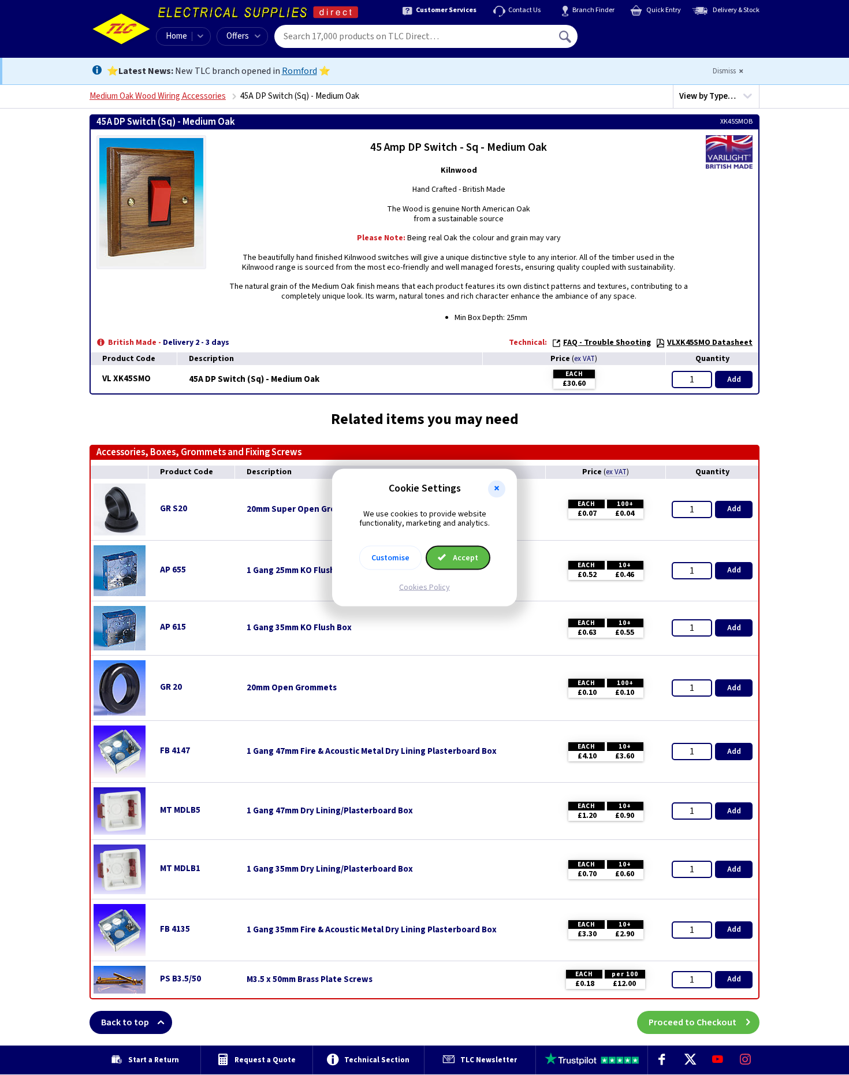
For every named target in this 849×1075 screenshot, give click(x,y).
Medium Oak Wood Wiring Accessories (158, 96)
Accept (464, 558)
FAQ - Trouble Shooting (607, 342)
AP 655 (173, 570)
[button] (496, 488)
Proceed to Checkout (692, 1022)
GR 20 (171, 687)
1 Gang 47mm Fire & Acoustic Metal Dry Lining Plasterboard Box (372, 751)
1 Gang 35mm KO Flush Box (299, 628)
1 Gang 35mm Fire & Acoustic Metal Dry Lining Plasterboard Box (372, 930)
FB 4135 (175, 929)
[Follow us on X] (689, 1060)
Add (734, 379)
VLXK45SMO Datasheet (710, 342)
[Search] (566, 36)
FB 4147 (175, 751)
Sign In (638, 32)
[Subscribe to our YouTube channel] (717, 1060)
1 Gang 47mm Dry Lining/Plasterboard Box (330, 811)
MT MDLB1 (180, 868)
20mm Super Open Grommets (305, 509)
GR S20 (173, 509)
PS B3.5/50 (180, 979)
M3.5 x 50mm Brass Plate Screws (310, 979)
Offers (237, 36)
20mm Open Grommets (292, 688)
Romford (299, 71)
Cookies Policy (424, 587)
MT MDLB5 (180, 810)
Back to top (125, 1022)
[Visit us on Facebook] (662, 1060)
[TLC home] (121, 29)
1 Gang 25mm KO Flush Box (299, 571)
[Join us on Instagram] (745, 1060)
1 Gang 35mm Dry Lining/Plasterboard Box (330, 869)
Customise (390, 558)
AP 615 (173, 627)
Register (630, 40)
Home (176, 36)
